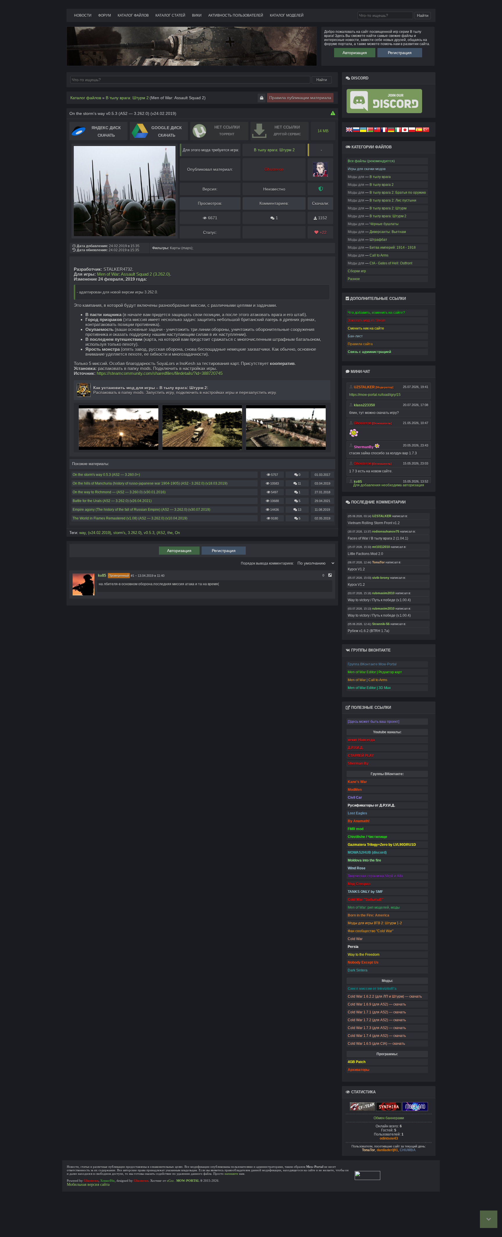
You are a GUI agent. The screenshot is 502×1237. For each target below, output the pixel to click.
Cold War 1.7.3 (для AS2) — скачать (377, 1028)
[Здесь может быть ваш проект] (373, 722)
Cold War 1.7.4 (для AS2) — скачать (377, 1036)
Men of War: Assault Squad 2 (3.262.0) (133, 274)
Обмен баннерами (389, 1118)
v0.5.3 (149, 533)
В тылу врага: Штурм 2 (274, 150)
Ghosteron (91, 1180)
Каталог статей (170, 15)
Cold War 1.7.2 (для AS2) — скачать (377, 1020)
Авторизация (355, 52)
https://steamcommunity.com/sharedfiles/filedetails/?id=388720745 (160, 373)
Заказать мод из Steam (367, 320)
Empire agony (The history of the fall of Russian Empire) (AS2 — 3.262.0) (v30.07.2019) (141, 510)
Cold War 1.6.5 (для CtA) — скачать (376, 1044)
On (177, 533)
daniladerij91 (387, 1150)
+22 (322, 232)
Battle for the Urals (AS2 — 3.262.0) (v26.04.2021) (112, 501)
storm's (119, 533)
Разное (354, 279)
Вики (197, 15)
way (82, 533)
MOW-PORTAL (187, 1180)
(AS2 (161, 533)
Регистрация (400, 52)
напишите (231, 1173)
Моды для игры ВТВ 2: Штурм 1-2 (375, 923)
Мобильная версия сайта (88, 1184)
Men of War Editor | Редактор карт (375, 672)
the (170, 533)
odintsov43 (389, 1138)
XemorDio (107, 1180)
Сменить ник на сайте (366, 328)
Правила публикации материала (300, 97)
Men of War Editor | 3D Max (369, 688)
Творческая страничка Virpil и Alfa (375, 876)
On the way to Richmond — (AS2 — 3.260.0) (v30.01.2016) (119, 492)
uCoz (170, 1180)
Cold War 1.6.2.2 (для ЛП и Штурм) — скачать (385, 996)
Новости (83, 15)
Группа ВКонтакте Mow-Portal (372, 664)
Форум (104, 15)
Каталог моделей (287, 15)
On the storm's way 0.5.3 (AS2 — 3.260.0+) (106, 475)
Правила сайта (360, 344)
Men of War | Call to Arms (367, 680)
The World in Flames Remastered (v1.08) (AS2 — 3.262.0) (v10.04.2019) (130, 518)
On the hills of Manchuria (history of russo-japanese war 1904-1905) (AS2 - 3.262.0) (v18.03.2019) (150, 483)
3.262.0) (134, 533)
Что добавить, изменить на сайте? (376, 313)
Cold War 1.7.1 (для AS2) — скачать (377, 1012)
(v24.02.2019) (99, 533)
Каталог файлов (133, 15)
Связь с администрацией (369, 352)
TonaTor (368, 1150)
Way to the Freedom (363, 955)
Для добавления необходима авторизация (388, 485)
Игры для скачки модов (367, 169)
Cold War (355, 939)
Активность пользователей (235, 15)
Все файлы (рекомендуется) (371, 161)
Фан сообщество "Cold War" (370, 931)
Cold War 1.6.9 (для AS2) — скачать (377, 1004)
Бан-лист (355, 336)
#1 (132, 575)
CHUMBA (408, 1150)
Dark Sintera (357, 970)
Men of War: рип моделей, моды (374, 907)
